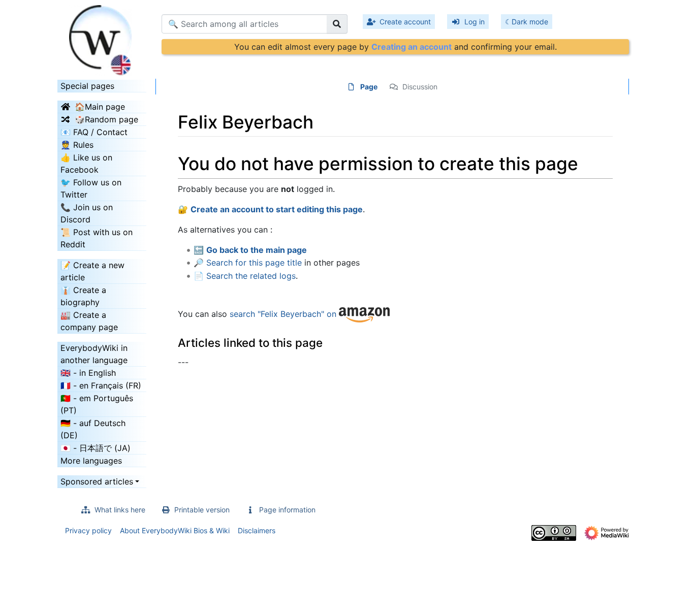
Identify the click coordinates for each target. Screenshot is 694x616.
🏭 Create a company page (89, 321)
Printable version (202, 509)
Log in (474, 21)
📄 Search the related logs (245, 276)
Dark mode (530, 21)
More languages (91, 461)
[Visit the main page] (102, 37)
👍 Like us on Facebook (86, 163)
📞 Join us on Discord (86, 213)
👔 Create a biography (83, 296)
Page (368, 86)
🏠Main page (100, 107)
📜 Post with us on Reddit (96, 238)
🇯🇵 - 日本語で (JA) (95, 448)
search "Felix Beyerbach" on (284, 314)
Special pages (87, 86)
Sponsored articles (96, 481)
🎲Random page (106, 119)
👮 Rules (76, 145)
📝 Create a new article (92, 271)
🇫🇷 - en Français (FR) (100, 385)
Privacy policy (88, 530)
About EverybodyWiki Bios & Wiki (175, 530)
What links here (119, 509)
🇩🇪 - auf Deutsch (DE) (92, 429)
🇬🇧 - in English (88, 373)
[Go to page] (337, 24)
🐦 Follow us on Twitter (90, 188)
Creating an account (411, 47)
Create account (405, 21)
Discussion (419, 86)
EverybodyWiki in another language (94, 354)
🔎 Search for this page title (248, 262)
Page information (287, 509)
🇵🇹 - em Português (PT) (96, 404)
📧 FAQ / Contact (94, 132)
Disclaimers (256, 530)
